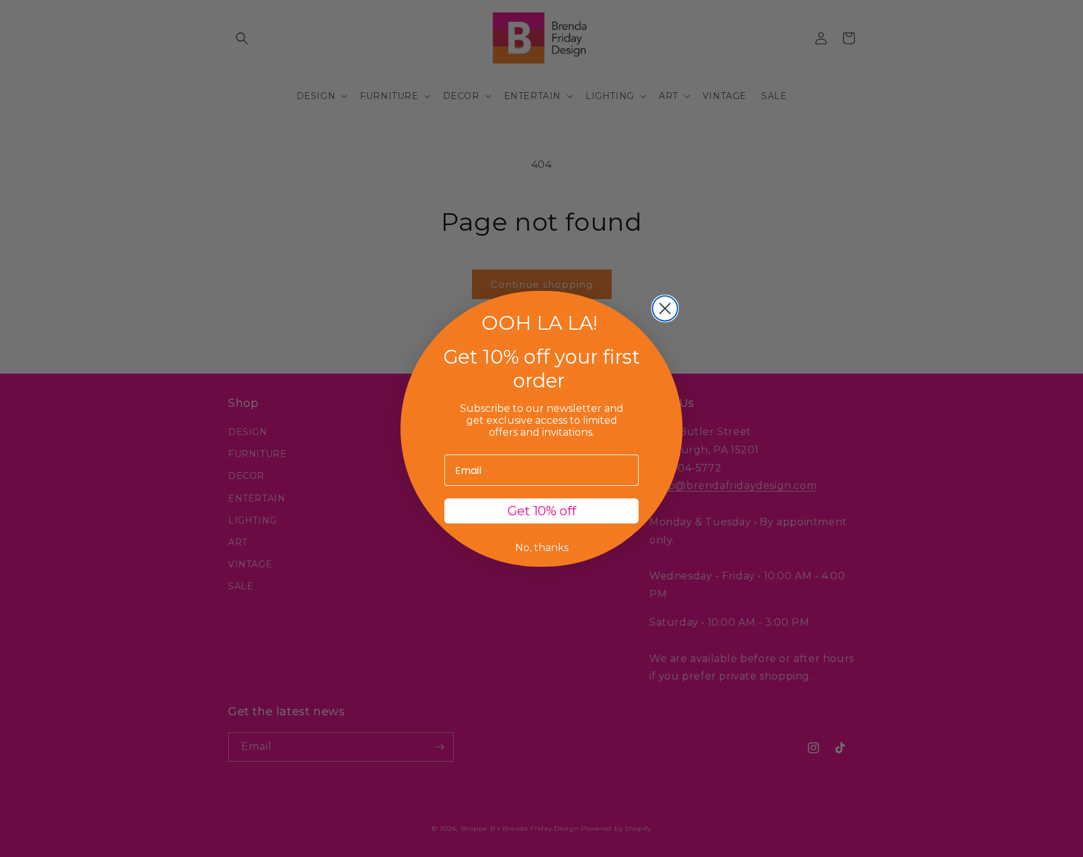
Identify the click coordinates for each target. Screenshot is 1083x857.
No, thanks (541, 548)
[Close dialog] (665, 308)
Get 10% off (542, 510)
